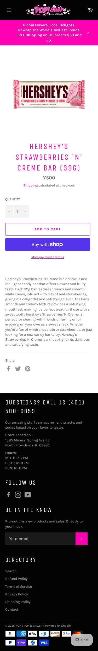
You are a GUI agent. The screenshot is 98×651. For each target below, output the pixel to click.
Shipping (30, 185)
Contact (11, 609)
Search (10, 571)
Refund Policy (16, 579)
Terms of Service (18, 586)
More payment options (47, 257)
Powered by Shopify (58, 625)
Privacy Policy (16, 594)
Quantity (12, 199)
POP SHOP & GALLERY (30, 625)
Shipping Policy (18, 602)
